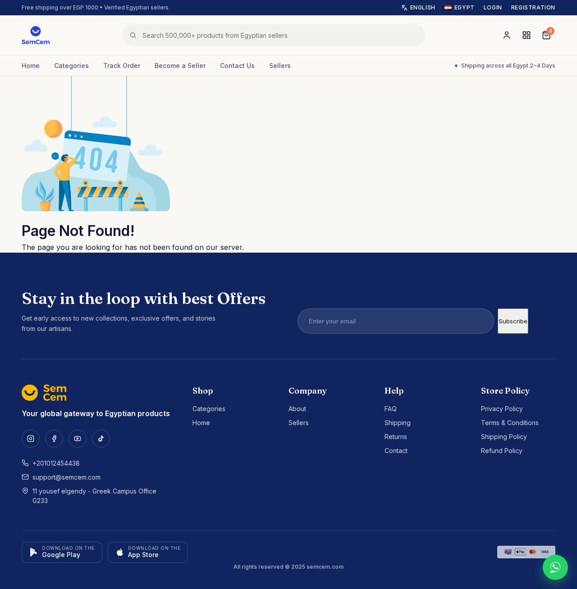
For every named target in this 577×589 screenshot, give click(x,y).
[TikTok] (101, 439)
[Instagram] (31, 439)
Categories (71, 65)
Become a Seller (180, 65)
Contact (396, 450)
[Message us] (555, 567)
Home (31, 65)
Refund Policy (501, 450)
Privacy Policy (502, 408)
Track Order (121, 65)
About (297, 408)
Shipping (398, 422)
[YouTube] (78, 439)
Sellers (280, 65)
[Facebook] (54, 439)
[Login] (507, 35)
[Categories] (526, 35)
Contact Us (237, 65)
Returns (396, 436)
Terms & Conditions (510, 422)
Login (493, 7)
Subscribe (513, 321)
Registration (533, 7)
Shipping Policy (504, 436)
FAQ (391, 408)
